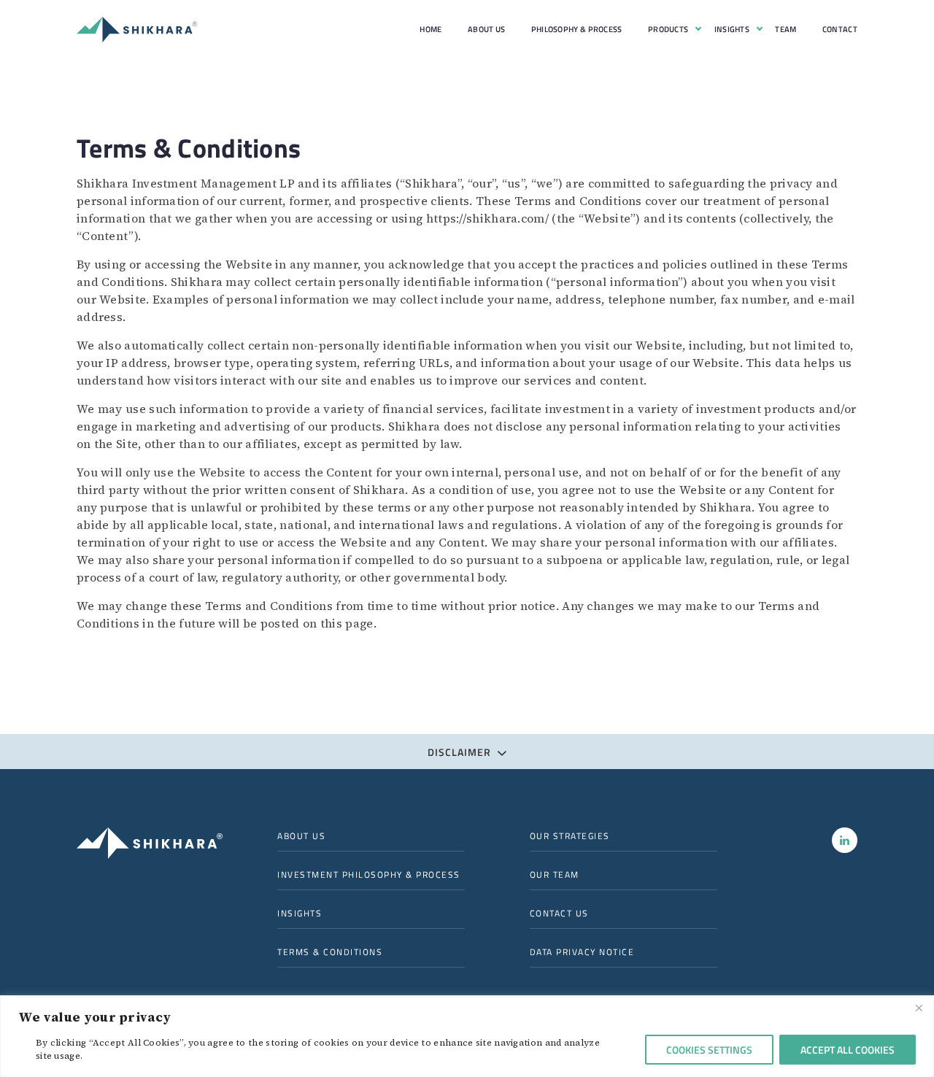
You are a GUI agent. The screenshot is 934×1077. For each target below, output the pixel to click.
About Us (486, 29)
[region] (467, 1036)
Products (668, 29)
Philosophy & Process (576, 29)
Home (430, 29)
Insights (731, 29)
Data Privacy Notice (582, 952)
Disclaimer (461, 752)
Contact (839, 29)
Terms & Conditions (329, 952)
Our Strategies (570, 836)
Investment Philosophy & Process (368, 874)
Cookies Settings (709, 1049)
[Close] (918, 1007)
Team (785, 29)
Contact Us (559, 913)
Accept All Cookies (847, 1049)
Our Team (554, 874)
